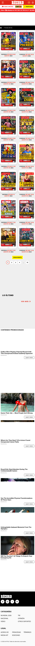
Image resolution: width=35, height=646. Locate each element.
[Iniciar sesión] (32, 2)
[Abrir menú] (3, 2)
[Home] (1, 28)
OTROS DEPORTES (24, 597)
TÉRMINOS (27, 607)
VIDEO (3, 597)
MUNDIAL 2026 (6, 591)
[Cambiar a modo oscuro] (29, 2)
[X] (12, 577)
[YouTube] (17, 577)
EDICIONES (16, 610)
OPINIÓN (21, 594)
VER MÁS (25, 301)
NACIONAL (4, 594)
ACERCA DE (5, 607)
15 (27, 262)
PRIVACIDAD (16, 607)
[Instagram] (7, 577)
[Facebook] (2, 577)
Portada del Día (8, 28)
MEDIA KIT (4, 610)
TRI (19, 591)
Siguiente (17, 257)
